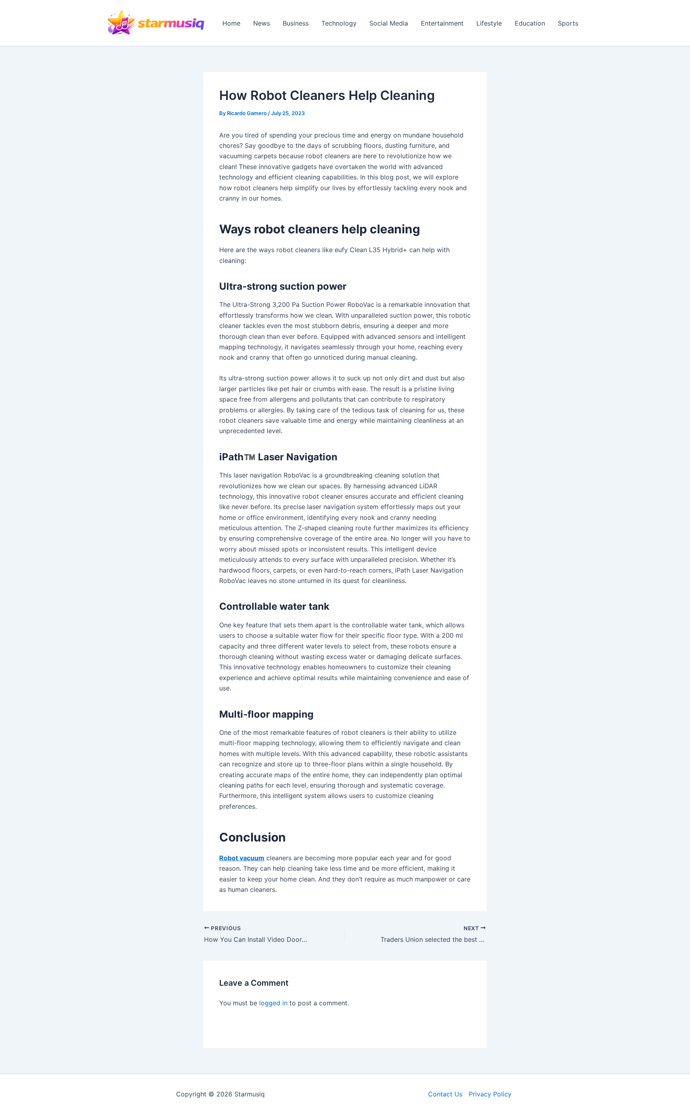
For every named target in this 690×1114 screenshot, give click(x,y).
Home (231, 23)
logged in (273, 1003)
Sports (568, 23)
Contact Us (445, 1094)
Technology (339, 23)
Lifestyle (489, 23)
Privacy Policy (490, 1094)
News (261, 23)
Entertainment (442, 23)
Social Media (388, 23)
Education (530, 23)
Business (296, 23)
